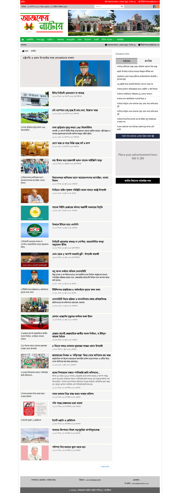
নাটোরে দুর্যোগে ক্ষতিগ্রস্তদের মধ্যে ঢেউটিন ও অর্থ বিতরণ (137, 89)
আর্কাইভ (120, 39)
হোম (26, 51)
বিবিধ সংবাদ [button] (107, 39)
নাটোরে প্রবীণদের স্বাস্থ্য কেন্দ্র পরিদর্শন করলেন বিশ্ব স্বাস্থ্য (137, 66)
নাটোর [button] (50, 39)
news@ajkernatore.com (140, 483)
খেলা (80, 39)
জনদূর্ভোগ (71, 39)
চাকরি (96, 39)
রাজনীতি (30, 39)
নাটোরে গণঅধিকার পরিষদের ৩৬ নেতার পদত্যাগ (134, 94)
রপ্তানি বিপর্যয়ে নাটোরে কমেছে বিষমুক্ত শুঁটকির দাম (135, 71)
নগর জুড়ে (40, 39)
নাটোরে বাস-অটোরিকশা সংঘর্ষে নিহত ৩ (131, 98)
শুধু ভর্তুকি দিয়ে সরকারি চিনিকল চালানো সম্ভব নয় (135, 84)
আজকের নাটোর (84, 490)
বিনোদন (87, 39)
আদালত (60, 39)
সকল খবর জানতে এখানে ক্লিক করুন (137, 136)
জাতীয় (33, 51)
